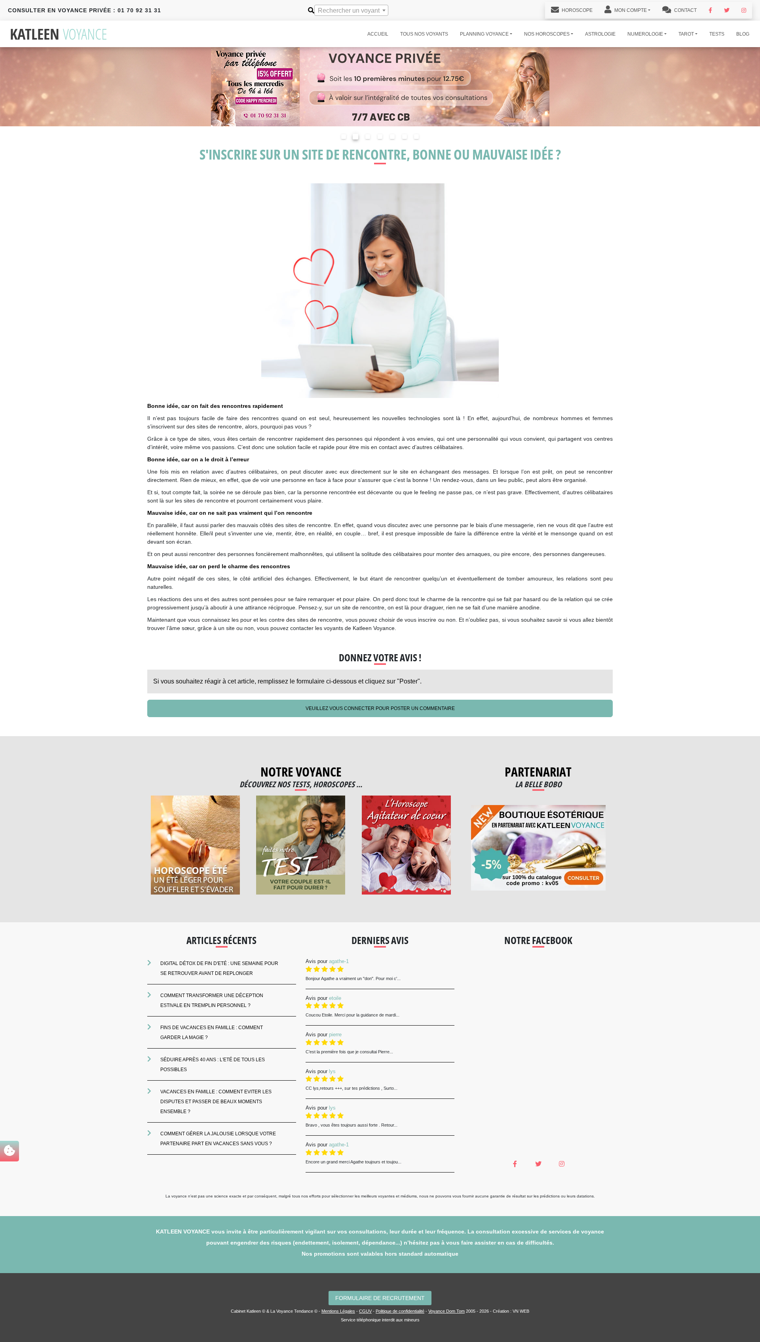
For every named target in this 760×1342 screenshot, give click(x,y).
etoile (335, 998)
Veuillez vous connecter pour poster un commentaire (380, 708)
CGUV (365, 1311)
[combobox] (351, 10)
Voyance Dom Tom (446, 1311)
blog (742, 34)
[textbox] (351, 10)
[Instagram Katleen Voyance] (743, 10)
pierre (335, 1034)
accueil (377, 34)
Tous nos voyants (424, 34)
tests (716, 34)
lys (332, 1071)
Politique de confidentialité (400, 1311)
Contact (685, 10)
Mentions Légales (338, 1311)
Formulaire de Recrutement (380, 1298)
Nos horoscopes (547, 34)
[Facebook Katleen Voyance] (710, 10)
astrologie (600, 34)
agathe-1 (339, 961)
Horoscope (576, 10)
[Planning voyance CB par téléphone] (380, 86)
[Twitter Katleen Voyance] (726, 10)
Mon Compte (630, 10)
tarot (686, 34)
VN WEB (521, 1311)
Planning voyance (484, 34)
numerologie (645, 34)
